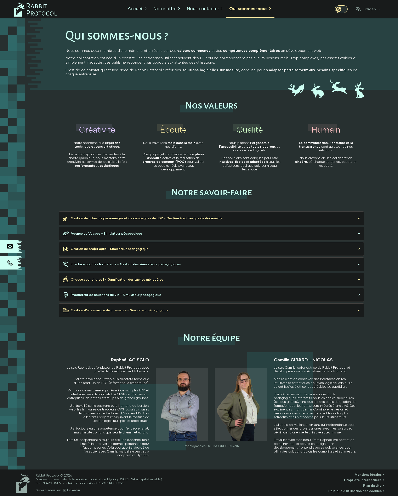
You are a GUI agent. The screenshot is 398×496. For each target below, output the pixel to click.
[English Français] (370, 9)
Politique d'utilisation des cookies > (356, 491)
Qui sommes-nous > (250, 8)
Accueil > (137, 8)
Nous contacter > (205, 8)
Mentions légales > (369, 475)
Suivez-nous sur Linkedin (58, 490)
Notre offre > (166, 8)
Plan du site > (373, 486)
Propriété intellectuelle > (364, 480)
